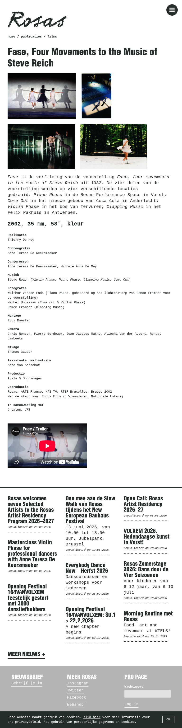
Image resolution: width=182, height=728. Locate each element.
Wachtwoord (133, 687)
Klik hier (91, 717)
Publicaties (31, 36)
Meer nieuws (24, 654)
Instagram (77, 683)
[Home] (37, 19)
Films (52, 36)
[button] (172, 10)
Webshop (75, 705)
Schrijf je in (26, 683)
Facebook (76, 697)
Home (11, 36)
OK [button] (168, 719)
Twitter (75, 690)
